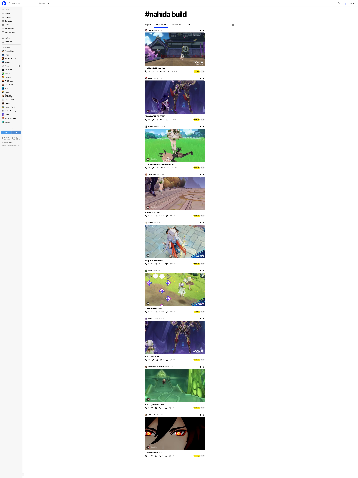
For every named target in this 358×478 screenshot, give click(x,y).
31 (202, 71)
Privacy (9, 139)
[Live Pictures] (11, 85)
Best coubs (8, 21)
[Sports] (11, 92)
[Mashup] (11, 62)
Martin (150, 270)
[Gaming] (11, 73)
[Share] (200, 30)
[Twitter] (6, 132)
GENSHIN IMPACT (153, 452)
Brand (16, 137)
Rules (13, 139)
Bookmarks (8, 42)
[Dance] (11, 114)
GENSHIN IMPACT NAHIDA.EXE (159, 164)
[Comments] (157, 71)
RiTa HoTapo (152, 126)
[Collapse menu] (23, 475)
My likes (7, 38)
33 (202, 167)
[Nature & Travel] (11, 107)
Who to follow (9, 28)
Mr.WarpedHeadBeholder (156, 366)
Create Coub (44, 3)
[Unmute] (147, 111)
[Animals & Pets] (11, 51)
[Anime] (11, 66)
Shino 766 (151, 318)
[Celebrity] (11, 103)
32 (202, 263)
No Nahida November (155, 68)
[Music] (11, 88)
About (4, 137)
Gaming (196, 71)
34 (202, 119)
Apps (11, 137)
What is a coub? (10, 32)
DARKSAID (151, 414)
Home (7, 10)
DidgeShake (152, 174)
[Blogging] (11, 55)
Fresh (188, 25)
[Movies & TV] (11, 70)
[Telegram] (16, 132)
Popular (7, 13)
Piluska (150, 222)
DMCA (18, 139)
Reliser (150, 78)
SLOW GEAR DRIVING (155, 116)
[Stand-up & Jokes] (11, 58)
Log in (352, 3)
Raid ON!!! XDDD (152, 356)
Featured (7, 17)
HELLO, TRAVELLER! (154, 404)
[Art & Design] (11, 81)
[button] (233, 24)
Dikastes (151, 30)
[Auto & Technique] (11, 118)
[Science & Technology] (11, 96)
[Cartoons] (11, 77)
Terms (4, 139)
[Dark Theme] (338, 3)
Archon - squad (152, 212)
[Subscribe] (19, 66)
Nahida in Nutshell (153, 308)
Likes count (161, 25)
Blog (7, 137)
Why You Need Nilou (154, 260)
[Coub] (4, 3)
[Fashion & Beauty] (11, 111)
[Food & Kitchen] (11, 100)
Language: (7, 142)
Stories (7, 25)
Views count (176, 25)
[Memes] (11, 122)
